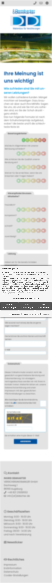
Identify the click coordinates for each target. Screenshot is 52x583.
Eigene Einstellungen (9, 306)
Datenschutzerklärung (31, 314)
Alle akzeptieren (43, 306)
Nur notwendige (27, 306)
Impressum (45, 314)
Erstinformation (15, 314)
